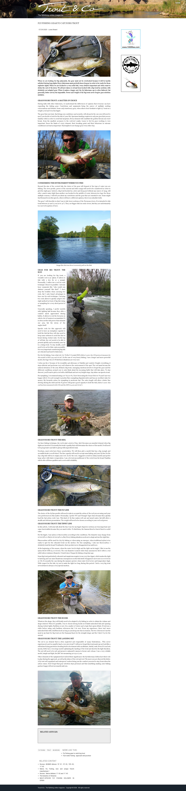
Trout (49, 750)
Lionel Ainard (52, 30)
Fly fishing (41, 750)
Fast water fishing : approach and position (77, 756)
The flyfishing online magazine (50, 15)
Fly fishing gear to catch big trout (74, 753)
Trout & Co (51, 8)
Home (178, 3)
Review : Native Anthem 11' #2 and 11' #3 (54, 773)
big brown (56, 750)
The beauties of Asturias (48, 776)
